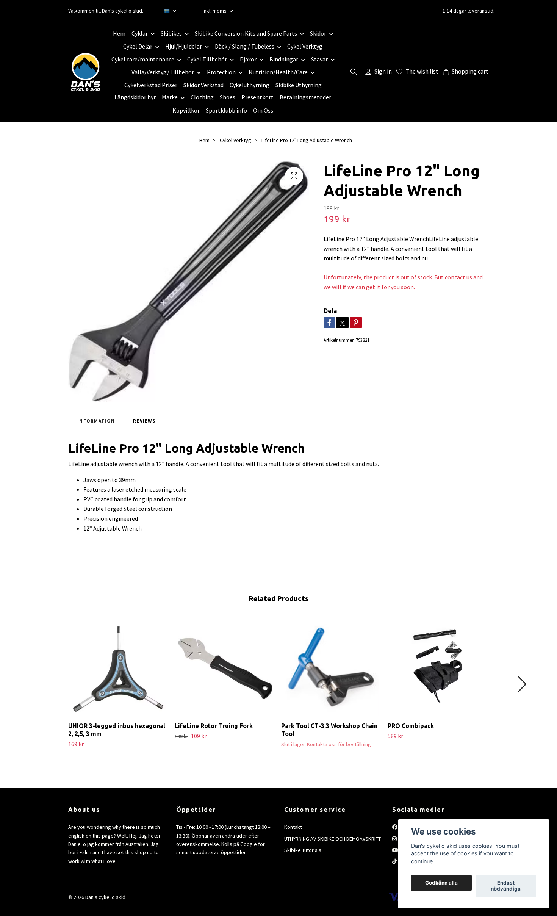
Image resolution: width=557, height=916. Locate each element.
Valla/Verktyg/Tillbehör (162, 72)
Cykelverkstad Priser (150, 85)
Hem (119, 33)
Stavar (319, 59)
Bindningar (283, 59)
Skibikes (171, 33)
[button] (521, 684)
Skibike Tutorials (302, 850)
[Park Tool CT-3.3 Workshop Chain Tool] (331, 668)
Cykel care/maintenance (142, 59)
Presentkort (257, 97)
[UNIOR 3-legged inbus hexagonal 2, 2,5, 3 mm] (118, 668)
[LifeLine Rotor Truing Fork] (225, 668)
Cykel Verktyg (304, 46)
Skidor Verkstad (203, 85)
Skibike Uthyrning (298, 85)
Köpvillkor (186, 110)
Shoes (227, 97)
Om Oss (263, 110)
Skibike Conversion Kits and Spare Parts (246, 33)
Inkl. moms (215, 10)
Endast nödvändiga (506, 886)
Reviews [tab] (144, 421)
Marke (170, 97)
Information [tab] (96, 421)
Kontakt (293, 827)
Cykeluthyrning (249, 85)
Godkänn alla (441, 883)
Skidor (318, 33)
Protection (221, 72)
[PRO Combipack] (438, 668)
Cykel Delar (137, 46)
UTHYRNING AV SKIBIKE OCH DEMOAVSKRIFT (332, 838)
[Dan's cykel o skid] (86, 71)
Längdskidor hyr (135, 97)
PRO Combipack (411, 725)
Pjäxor (248, 59)
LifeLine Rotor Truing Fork (214, 725)
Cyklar (139, 33)
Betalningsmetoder (305, 97)
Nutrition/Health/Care (278, 72)
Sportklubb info (226, 110)
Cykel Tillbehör (207, 59)
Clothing (202, 97)
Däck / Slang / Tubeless (244, 46)
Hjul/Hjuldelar (183, 46)
